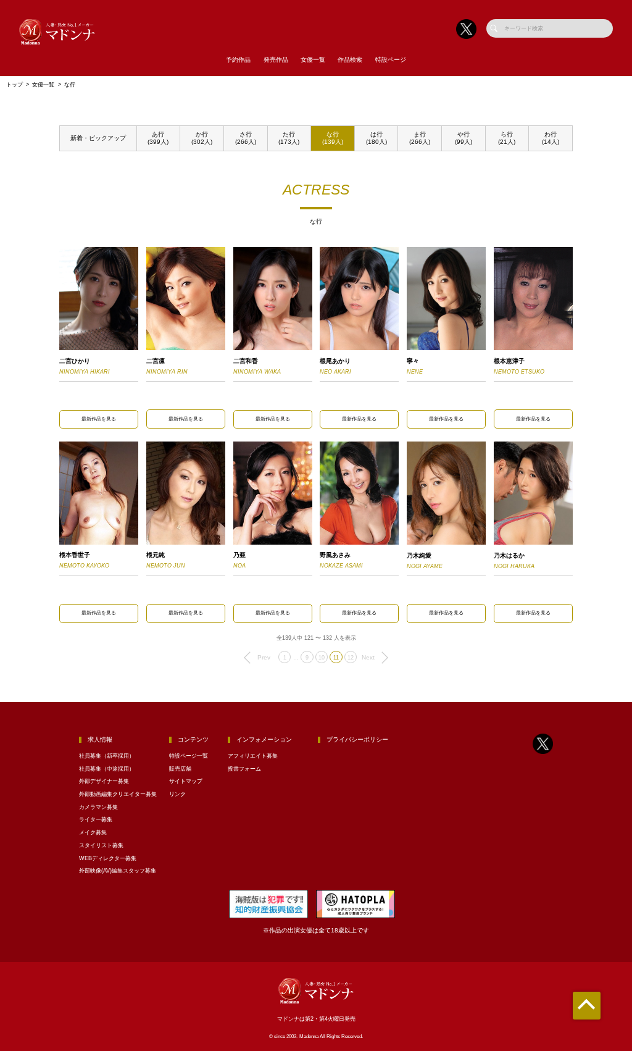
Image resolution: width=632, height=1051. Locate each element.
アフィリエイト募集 (253, 756)
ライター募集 (95, 819)
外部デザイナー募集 (104, 781)
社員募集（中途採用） (107, 769)
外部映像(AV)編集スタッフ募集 (117, 871)
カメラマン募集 (98, 807)
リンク (177, 794)
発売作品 (276, 59)
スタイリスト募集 (101, 845)
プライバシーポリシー (357, 739)
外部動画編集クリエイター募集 (118, 794)
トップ (14, 85)
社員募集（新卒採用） (107, 756)
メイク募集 (93, 832)
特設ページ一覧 (188, 756)
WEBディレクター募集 (107, 858)
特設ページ (390, 59)
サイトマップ (185, 781)
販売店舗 (180, 769)
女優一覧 (313, 59)
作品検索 (350, 59)
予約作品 (238, 59)
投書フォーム (244, 769)
